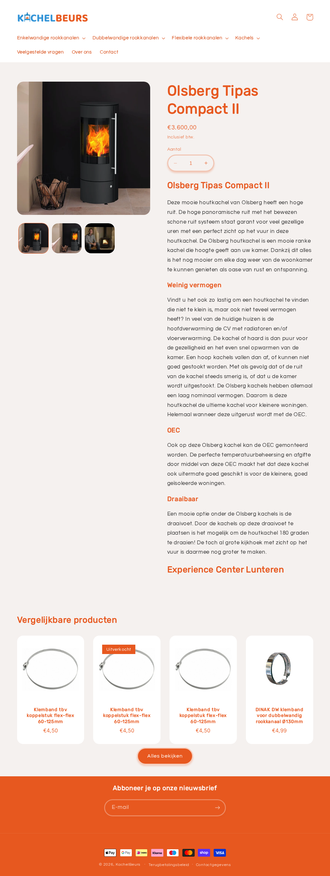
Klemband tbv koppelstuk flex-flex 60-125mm (50, 715)
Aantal (174, 149)
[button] (50, 38)
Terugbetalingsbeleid (169, 865)
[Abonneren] (217, 807)
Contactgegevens (213, 865)
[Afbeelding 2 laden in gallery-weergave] (67, 238)
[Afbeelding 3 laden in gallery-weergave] (99, 238)
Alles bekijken (165, 756)
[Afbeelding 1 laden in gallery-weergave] (33, 238)
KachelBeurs (128, 864)
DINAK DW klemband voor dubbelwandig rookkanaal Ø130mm (280, 715)
